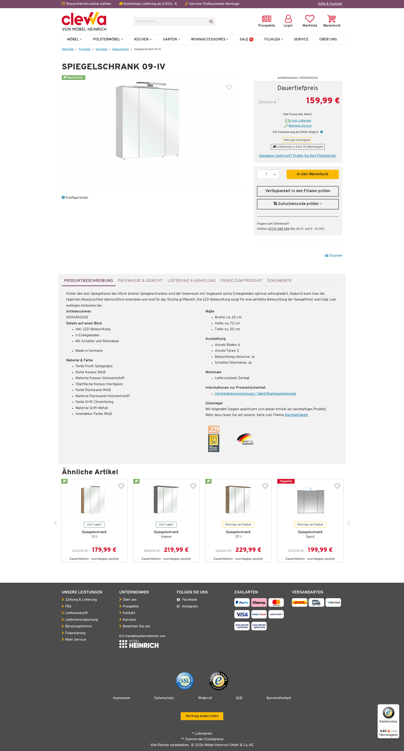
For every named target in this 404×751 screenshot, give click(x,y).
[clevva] (94, 21)
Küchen (142, 39)
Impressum (121, 698)
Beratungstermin (78, 626)
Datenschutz (164, 698)
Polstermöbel (107, 39)
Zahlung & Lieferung (81, 600)
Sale (244, 39)
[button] (321, 132)
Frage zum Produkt (241, 281)
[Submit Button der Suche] (211, 21)
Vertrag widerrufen (202, 716)
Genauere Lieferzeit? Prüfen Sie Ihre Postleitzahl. (297, 156)
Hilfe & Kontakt (330, 4)
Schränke (101, 49)
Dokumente (279, 281)
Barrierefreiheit (279, 698)
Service (301, 39)
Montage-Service (300, 125)
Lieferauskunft (76, 613)
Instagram (190, 606)
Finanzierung (75, 633)
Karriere (129, 620)
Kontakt (129, 613)
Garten (170, 39)
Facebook (189, 600)
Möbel (73, 39)
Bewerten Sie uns (136, 626)
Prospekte (131, 606)
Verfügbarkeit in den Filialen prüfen (297, 191)
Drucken (335, 256)
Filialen (272, 39)
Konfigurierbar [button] (76, 198)
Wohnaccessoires (208, 39)
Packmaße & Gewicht (140, 281)
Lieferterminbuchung (81, 620)
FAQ (68, 606)
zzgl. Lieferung (301, 120)
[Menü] (396, 707)
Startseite (68, 49)
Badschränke (120, 49)
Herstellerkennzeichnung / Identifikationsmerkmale (255, 394)
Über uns (130, 600)
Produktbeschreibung (88, 281)
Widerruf (205, 698)
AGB (239, 698)
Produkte (84, 49)
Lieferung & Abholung (192, 281)
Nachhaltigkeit (296, 415)
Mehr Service (75, 640)
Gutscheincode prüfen (298, 204)
